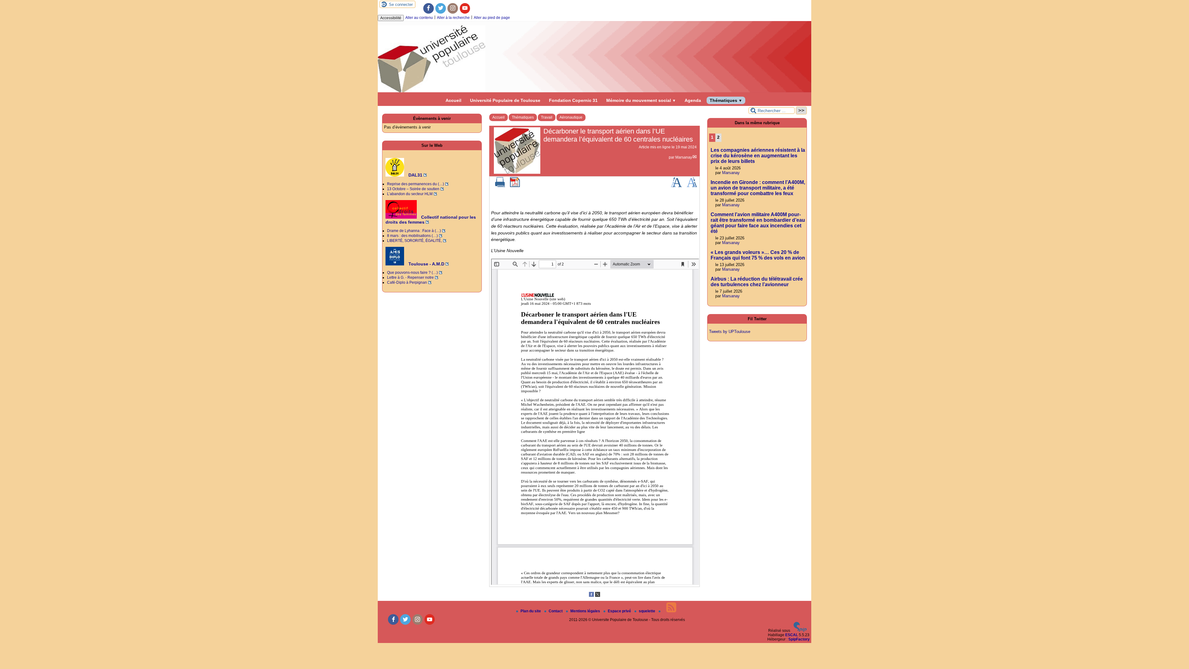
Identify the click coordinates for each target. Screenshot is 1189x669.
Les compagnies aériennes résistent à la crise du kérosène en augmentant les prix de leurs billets (758, 155)
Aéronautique (571, 117)
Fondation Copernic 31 (573, 100)
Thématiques (726, 100)
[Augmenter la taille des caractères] (676, 186)
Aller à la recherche (453, 17)
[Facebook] (428, 8)
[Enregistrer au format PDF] (515, 186)
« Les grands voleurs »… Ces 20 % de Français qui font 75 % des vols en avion (758, 255)
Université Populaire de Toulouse (505, 100)
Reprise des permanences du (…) (415, 184)
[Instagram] (452, 8)
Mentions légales (585, 611)
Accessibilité (390, 18)
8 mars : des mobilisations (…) (412, 236)
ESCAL (791, 635)
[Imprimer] (500, 186)
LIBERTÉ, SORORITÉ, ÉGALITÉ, (414, 240)
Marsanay (683, 157)
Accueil (453, 100)
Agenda (693, 100)
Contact (556, 611)
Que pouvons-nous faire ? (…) (412, 272)
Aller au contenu (419, 17)
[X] (597, 595)
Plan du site (531, 611)
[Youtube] (465, 8)
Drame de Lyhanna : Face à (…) (414, 231)
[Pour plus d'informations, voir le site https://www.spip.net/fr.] (800, 630)
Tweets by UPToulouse (729, 331)
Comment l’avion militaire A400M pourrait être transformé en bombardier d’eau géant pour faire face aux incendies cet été (758, 223)
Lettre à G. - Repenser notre (410, 277)
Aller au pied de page (492, 17)
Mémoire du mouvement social (641, 100)
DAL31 (414, 175)
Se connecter (401, 4)
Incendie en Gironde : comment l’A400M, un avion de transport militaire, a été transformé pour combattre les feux (758, 188)
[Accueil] (594, 91)
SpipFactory (799, 639)
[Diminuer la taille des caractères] (692, 186)
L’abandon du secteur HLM (410, 194)
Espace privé (620, 611)
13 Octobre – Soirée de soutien (413, 189)
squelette (647, 611)
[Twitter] (440, 8)
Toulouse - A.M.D (425, 263)
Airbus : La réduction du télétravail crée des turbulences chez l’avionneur (757, 281)
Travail (546, 117)
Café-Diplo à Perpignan (407, 282)
